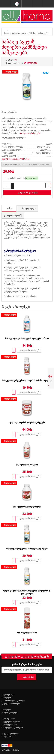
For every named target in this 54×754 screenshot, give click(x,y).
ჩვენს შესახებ (8, 695)
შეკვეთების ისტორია (11, 722)
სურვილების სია (9, 725)
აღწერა (10, 208)
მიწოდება (6, 698)
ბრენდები (6, 710)
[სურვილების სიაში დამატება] (48, 185)
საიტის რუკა (7, 737)
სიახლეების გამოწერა (12, 728)
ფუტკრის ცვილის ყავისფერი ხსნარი (40, 164)
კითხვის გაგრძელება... (30, 133)
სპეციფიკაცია (29, 208)
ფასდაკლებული (9, 713)
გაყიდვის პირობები (11, 704)
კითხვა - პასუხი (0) (13, 215)
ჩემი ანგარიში (8, 719)
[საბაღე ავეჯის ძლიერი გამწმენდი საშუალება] (27, 87)
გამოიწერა (28, 677)
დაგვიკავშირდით (10, 734)
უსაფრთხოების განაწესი (13, 701)
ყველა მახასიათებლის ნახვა (16, 159)
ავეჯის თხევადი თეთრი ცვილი (15, 164)
